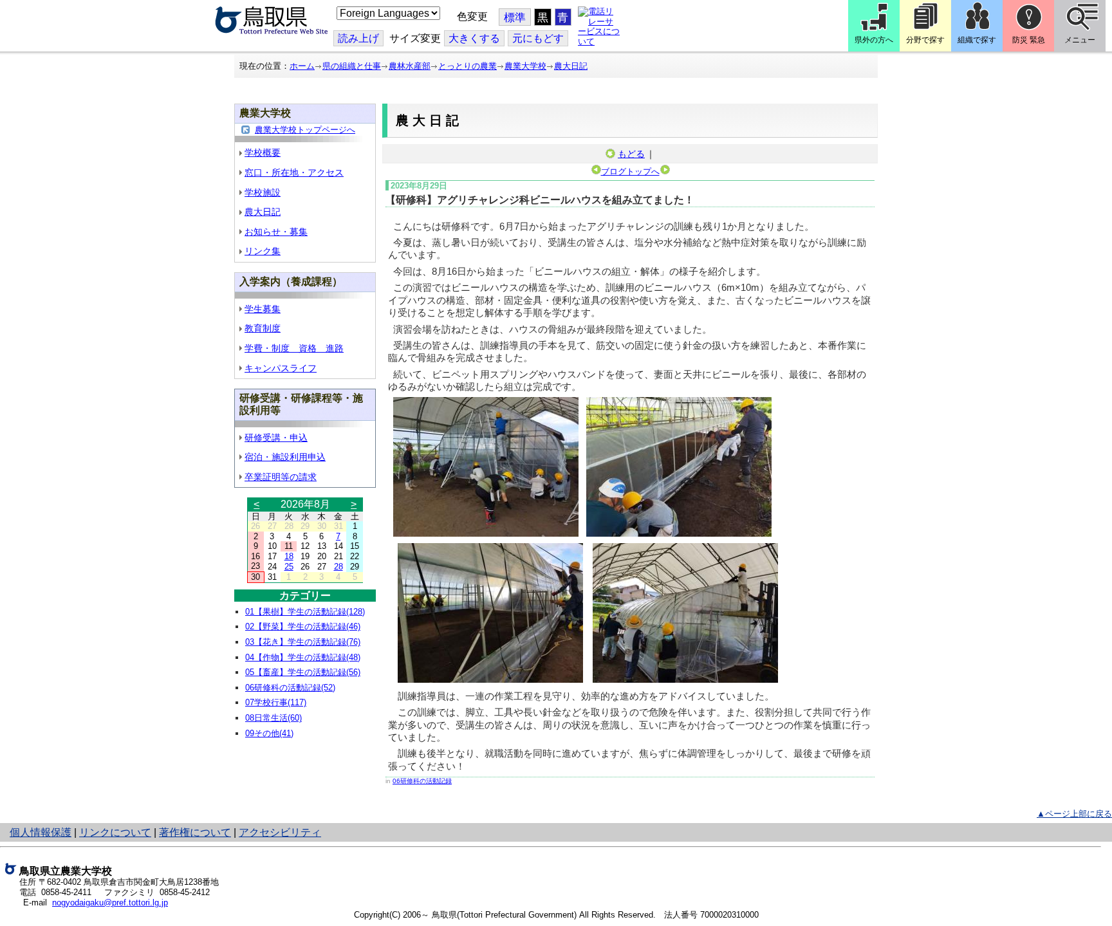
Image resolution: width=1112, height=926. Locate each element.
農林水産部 (410, 66)
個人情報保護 (40, 832)
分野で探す (925, 39)
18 (288, 556)
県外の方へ (874, 39)
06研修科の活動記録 (422, 780)
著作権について (195, 832)
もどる (631, 154)
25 (288, 566)
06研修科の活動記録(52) (290, 687)
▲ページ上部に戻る (1074, 814)
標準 (515, 18)
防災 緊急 (1028, 39)
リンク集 (263, 251)
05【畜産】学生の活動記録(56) (302, 672)
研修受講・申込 (276, 437)
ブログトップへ (630, 171)
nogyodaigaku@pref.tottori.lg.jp (110, 902)
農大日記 (571, 66)
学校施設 (263, 192)
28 (338, 566)
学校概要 (263, 152)
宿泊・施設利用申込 (285, 457)
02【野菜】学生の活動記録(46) (302, 626)
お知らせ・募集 (276, 232)
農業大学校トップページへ (305, 129)
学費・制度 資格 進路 (294, 348)
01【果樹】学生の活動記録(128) (305, 611)
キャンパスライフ (281, 368)
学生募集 (263, 309)
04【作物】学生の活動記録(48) (302, 657)
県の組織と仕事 (351, 66)
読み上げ (358, 38)
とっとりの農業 (467, 66)
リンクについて (115, 832)
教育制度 (263, 328)
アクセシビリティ (280, 832)
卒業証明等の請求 (281, 477)
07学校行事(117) (275, 702)
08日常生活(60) (273, 718)
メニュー (1079, 39)
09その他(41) (269, 733)
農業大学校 (525, 66)
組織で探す (977, 39)
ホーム (302, 66)
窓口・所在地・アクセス (294, 172)
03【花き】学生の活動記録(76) (302, 642)
